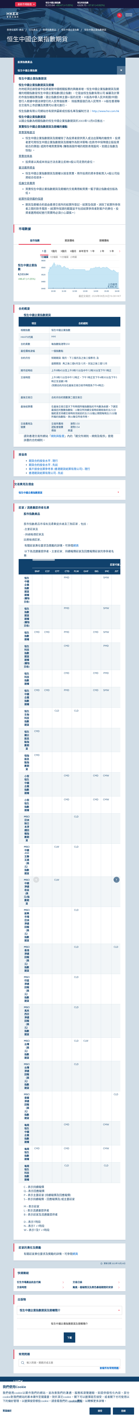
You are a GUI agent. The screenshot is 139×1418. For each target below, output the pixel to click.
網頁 (76, 545)
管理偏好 (7, 1410)
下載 (69, 1337)
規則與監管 (57, 436)
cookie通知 (75, 1401)
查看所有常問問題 (109, 1368)
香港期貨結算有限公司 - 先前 (46, 473)
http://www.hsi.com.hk (105, 111)
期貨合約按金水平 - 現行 (43, 460)
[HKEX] (18, 15)
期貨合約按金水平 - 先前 (43, 465)
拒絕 (123, 1411)
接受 (100, 1411)
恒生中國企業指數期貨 (30, 492)
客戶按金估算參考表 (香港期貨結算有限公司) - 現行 (59, 469)
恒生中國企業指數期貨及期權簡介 (40, 1310)
